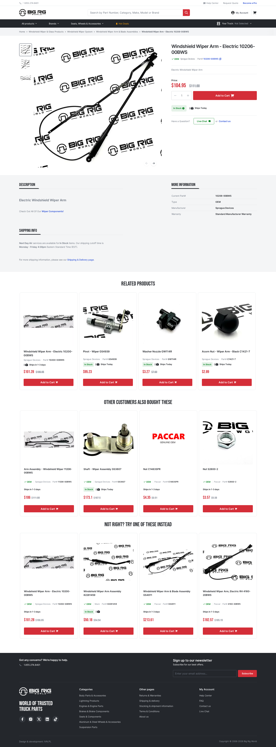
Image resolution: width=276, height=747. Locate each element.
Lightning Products (89, 700)
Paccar (157, 482)
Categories (86, 689)
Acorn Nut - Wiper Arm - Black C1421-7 (226, 351)
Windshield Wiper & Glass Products (46, 31)
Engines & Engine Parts (91, 706)
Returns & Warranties (150, 695)
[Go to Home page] (32, 12)
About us (144, 716)
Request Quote (230, 3)
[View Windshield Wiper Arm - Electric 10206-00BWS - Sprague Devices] (25, 49)
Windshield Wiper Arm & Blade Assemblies (117, 31)
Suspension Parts (88, 727)
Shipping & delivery (149, 700)
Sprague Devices (187, 59)
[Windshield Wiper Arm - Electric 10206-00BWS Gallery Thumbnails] (25, 63)
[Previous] (147, 163)
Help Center (212, 3)
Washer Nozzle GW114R (157, 351)
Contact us (225, 121)
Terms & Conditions (149, 711)
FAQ (201, 700)
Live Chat (202, 121)
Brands (52, 23)
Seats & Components (90, 716)
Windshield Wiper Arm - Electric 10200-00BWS (48, 353)
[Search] (186, 12)
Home (22, 31)
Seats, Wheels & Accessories (86, 23)
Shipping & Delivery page (80, 259)
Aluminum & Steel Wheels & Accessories (100, 721)
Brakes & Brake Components (94, 711)
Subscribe (247, 673)
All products (28, 23)
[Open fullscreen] (98, 107)
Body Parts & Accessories (92, 695)
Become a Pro (250, 3)
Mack (97, 604)
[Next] (154, 163)
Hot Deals (124, 23)
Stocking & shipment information (156, 706)
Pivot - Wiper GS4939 (96, 351)
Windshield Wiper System (79, 31)
